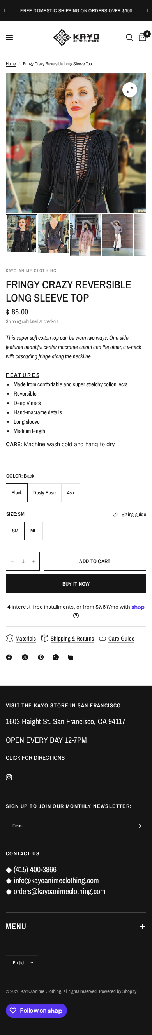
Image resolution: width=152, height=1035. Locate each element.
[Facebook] (10, 657)
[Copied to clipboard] (72, 657)
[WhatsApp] (57, 657)
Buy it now (76, 583)
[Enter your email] (138, 826)
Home (11, 64)
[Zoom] (129, 89)
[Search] (129, 37)
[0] (141, 37)
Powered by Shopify (117, 991)
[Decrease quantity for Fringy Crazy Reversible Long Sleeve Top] (12, 561)
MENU (16, 926)
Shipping (13, 321)
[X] (26, 657)
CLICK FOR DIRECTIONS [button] (35, 757)
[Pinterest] (42, 657)
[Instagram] (14, 777)
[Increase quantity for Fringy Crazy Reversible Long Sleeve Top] (33, 561)
